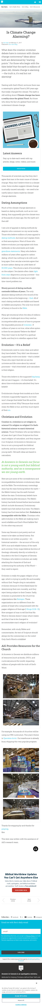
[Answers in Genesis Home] (6, 2)
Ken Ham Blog (13, 44)
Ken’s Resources (35, 7)
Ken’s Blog (25, 7)
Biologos (20, 599)
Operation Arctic (10, 738)
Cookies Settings (21, 1004)
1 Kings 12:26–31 (32, 609)
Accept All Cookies (21, 996)
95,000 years (7, 268)
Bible (25, 308)
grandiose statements (11, 251)
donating (30, 959)
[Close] (36, 983)
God (31, 298)
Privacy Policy (30, 936)
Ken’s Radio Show (14, 7)
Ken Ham (4, 7)
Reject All (21, 1000)
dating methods (8, 238)
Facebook (15, 917)
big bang (36, 377)
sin (9, 410)
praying (5, 829)
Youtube (29, 917)
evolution (28, 325)
